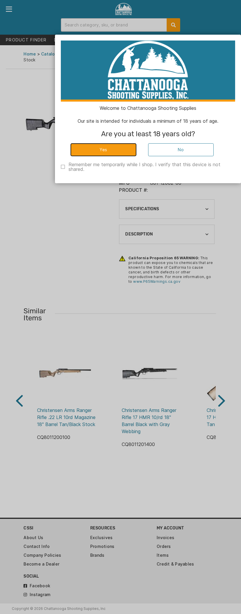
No (181, 149)
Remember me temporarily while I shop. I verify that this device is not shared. (144, 166)
